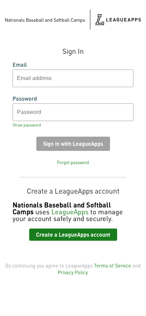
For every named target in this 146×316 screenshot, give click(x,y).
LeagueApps (70, 211)
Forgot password (73, 162)
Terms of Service (112, 265)
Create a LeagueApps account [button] (73, 234)
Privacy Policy (72, 272)
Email (20, 64)
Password (25, 98)
